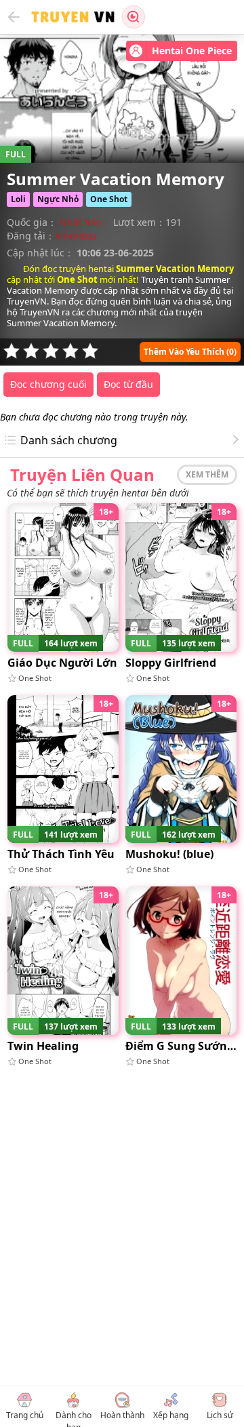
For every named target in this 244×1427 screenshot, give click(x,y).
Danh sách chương (68, 440)
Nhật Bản (81, 222)
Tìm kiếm (133, 17)
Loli (18, 199)
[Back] (13, 17)
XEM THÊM (207, 474)
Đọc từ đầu (128, 384)
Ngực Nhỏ (58, 199)
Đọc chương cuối (48, 384)
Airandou (76, 235)
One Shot (108, 199)
